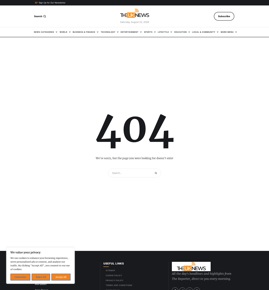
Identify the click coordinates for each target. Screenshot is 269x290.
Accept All (61, 277)
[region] (40, 265)
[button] (50, 2)
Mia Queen (41, 284)
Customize (20, 277)
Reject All (41, 277)
